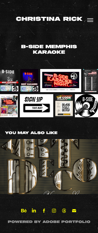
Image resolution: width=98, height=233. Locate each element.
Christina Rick (49, 19)
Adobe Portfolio (66, 222)
